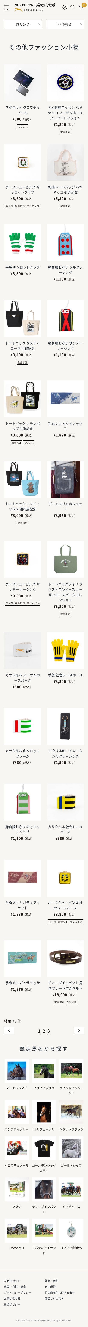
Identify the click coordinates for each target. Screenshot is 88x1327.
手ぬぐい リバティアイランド (22, 905)
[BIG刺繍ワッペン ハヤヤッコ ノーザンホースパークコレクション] (65, 82)
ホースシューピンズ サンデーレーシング (22, 587)
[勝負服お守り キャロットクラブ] (22, 802)
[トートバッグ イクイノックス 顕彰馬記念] (22, 479)
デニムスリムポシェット (65, 506)
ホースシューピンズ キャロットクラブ (22, 190)
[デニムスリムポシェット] (65, 479)
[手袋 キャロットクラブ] (22, 242)
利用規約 (50, 1287)
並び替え (65, 24)
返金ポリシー (12, 1304)
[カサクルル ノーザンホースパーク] (22, 650)
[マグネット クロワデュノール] (22, 82)
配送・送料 (52, 1281)
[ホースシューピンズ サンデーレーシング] (22, 559)
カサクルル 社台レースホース (65, 829)
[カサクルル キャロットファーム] (22, 726)
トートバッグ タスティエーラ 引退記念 (22, 346)
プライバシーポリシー (17, 1292)
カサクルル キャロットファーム (22, 753)
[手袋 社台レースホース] (65, 650)
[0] (80, 7)
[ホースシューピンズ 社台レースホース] (65, 878)
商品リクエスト (54, 1298)
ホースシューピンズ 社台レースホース (65, 905)
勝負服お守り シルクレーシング (65, 270)
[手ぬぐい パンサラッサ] (22, 958)
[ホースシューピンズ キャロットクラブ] (22, 162)
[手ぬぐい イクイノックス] (65, 398)
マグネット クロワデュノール (22, 110)
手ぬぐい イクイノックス (65, 426)
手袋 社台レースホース (65, 674)
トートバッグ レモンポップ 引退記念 (22, 426)
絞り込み (23, 24)
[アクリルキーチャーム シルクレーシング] (65, 726)
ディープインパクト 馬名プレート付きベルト (65, 985)
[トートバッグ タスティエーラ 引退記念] (22, 318)
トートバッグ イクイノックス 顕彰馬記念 (22, 506)
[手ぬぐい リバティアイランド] (22, 878)
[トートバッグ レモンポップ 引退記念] (22, 398)
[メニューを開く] (6, 7)
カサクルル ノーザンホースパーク (22, 677)
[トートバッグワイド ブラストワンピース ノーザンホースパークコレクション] (65, 559)
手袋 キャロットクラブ (22, 267)
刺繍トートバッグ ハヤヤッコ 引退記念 (65, 190)
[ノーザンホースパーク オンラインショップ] (35, 7)
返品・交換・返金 (15, 1287)
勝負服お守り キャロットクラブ (22, 829)
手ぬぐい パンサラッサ (22, 982)
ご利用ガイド (12, 1281)
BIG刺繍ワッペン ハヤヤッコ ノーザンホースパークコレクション (65, 112)
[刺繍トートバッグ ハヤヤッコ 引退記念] (65, 162)
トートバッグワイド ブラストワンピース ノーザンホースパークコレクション (65, 592)
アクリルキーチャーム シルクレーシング (65, 753)
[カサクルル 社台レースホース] (65, 802)
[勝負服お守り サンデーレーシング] (65, 318)
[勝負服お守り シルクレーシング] (65, 242)
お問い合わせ (12, 1298)
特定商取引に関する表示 (60, 1292)
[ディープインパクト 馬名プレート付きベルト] (65, 958)
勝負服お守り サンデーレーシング (65, 346)
